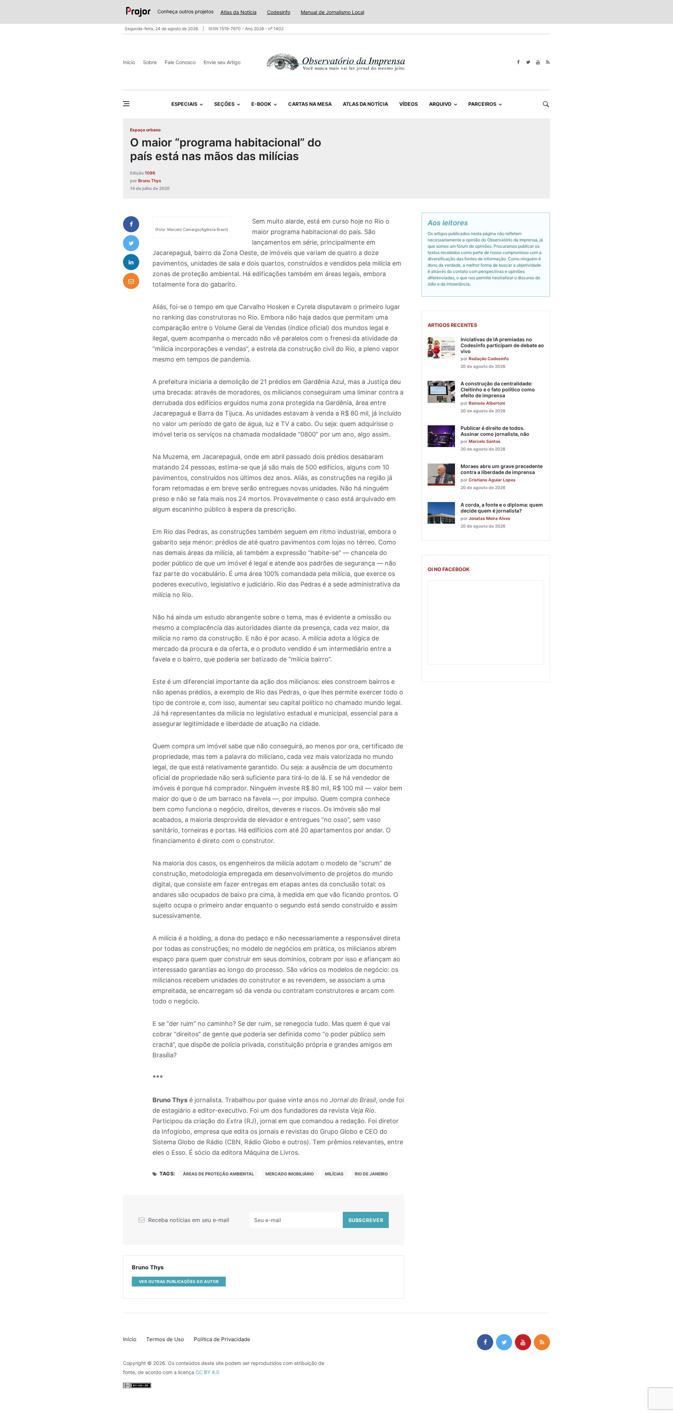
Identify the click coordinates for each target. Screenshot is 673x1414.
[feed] (547, 62)
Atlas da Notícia (238, 12)
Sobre (150, 62)
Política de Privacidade (222, 1339)
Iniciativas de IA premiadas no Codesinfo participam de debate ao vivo (502, 345)
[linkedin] (131, 262)
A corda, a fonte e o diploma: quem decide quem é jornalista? (502, 508)
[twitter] (528, 62)
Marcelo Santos (485, 441)
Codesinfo (278, 12)
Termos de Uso (165, 1339)
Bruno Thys (149, 180)
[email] (131, 281)
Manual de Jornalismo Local (332, 12)
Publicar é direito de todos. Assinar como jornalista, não (495, 431)
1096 (150, 173)
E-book (261, 104)
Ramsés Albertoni (487, 403)
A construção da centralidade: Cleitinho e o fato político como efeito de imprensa (498, 389)
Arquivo (440, 104)
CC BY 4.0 (207, 1372)
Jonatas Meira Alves (489, 518)
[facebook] (518, 62)
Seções (224, 104)
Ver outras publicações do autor (179, 1281)
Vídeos (408, 104)
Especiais (184, 104)
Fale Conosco (180, 62)
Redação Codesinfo (489, 358)
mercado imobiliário (289, 1173)
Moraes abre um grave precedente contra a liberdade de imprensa (502, 469)
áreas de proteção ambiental (218, 1173)
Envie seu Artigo (222, 62)
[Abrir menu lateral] (126, 103)
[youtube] (538, 62)
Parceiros (482, 104)
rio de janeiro (371, 1173)
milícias (334, 1173)
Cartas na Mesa (310, 104)
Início (129, 62)
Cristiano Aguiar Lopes (492, 479)
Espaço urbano (145, 129)
